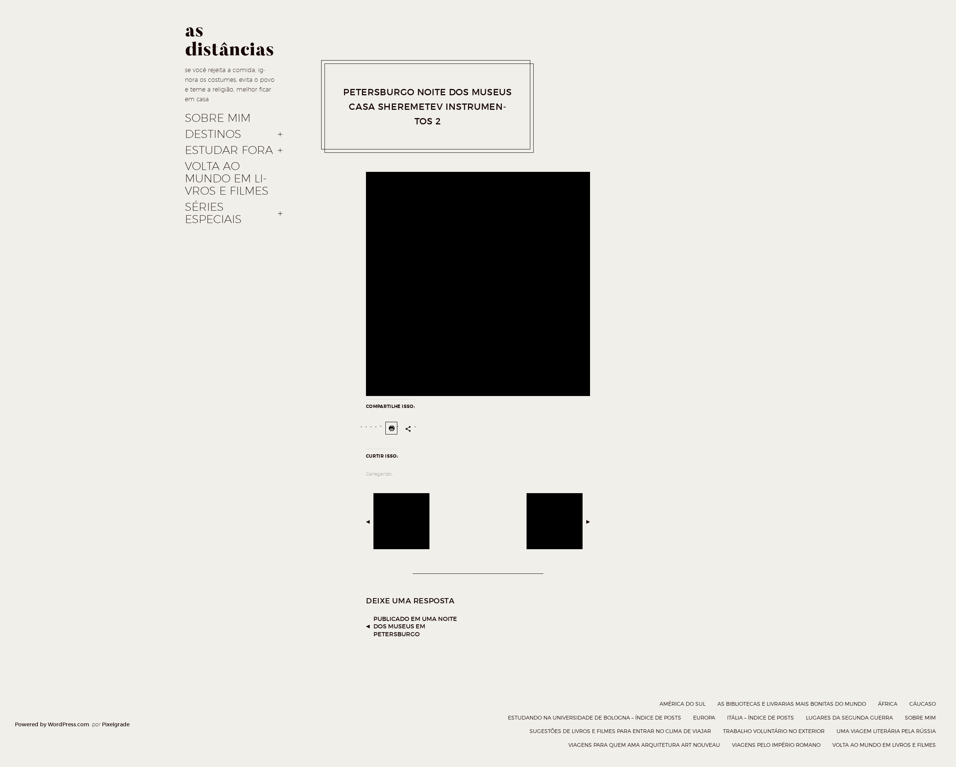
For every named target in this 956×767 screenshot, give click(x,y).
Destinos (213, 134)
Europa (704, 717)
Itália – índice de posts (760, 717)
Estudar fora (229, 150)
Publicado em (415, 626)
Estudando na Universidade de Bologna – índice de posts (594, 717)
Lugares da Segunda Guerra (849, 717)
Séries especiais (213, 213)
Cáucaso (922, 703)
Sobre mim (218, 118)
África (887, 703)
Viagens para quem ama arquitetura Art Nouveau (644, 745)
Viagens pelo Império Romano (776, 745)
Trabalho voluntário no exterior (774, 731)
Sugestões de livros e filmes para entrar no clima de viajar (620, 731)
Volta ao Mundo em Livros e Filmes (227, 178)
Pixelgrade (116, 724)
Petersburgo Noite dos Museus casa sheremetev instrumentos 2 (427, 107)
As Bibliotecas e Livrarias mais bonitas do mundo (791, 703)
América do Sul (682, 703)
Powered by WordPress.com (52, 724)
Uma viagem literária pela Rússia (886, 731)
